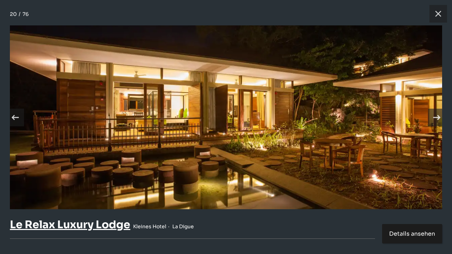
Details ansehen (412, 233)
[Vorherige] (15, 117)
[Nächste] (436, 117)
